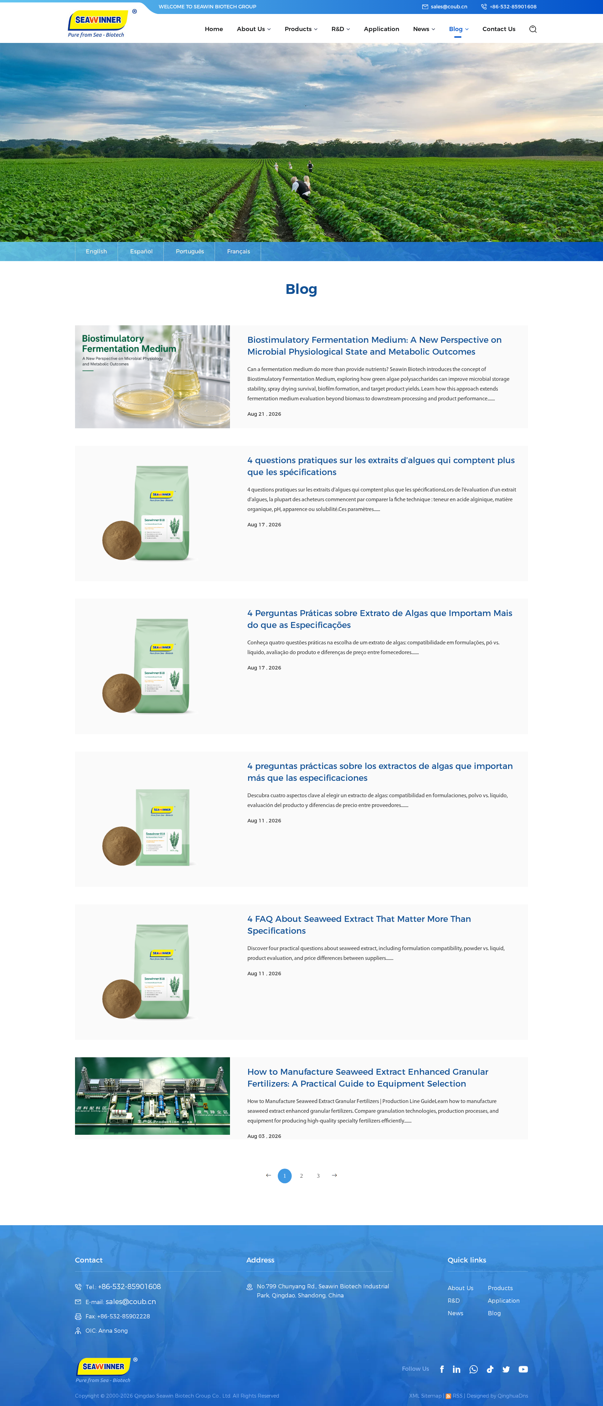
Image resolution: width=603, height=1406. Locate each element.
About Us (251, 28)
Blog (456, 28)
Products (298, 28)
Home (214, 28)
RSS (457, 1396)
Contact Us (499, 28)
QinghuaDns (513, 1396)
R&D (338, 28)
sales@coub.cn (449, 6)
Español (141, 251)
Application (381, 28)
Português (190, 251)
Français (238, 251)
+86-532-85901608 (513, 6)
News (421, 28)
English (96, 251)
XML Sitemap (425, 1396)
